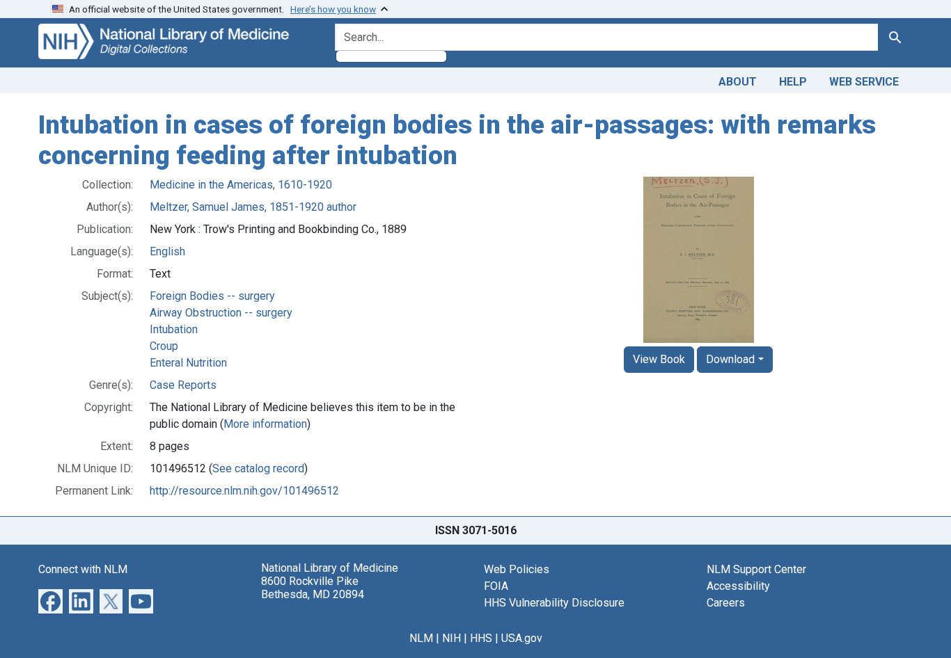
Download (730, 359)
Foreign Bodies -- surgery (212, 296)
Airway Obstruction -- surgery (221, 312)
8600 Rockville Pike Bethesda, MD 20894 (312, 588)
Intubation (174, 329)
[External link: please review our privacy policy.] (50, 600)
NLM (421, 638)
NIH (451, 638)
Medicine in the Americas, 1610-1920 (241, 184)
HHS (481, 638)
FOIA (496, 586)
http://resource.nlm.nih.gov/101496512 (244, 490)
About (737, 81)
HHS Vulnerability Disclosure (554, 602)
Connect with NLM (82, 569)
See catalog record (258, 468)
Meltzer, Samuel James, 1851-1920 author (253, 207)
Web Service (864, 81)
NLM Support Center (756, 569)
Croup (164, 346)
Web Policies (516, 569)
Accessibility (738, 586)
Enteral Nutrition (188, 362)
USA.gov (521, 638)
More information (265, 424)
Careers (726, 602)
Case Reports (183, 385)
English (167, 251)
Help (793, 81)
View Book (659, 359)
